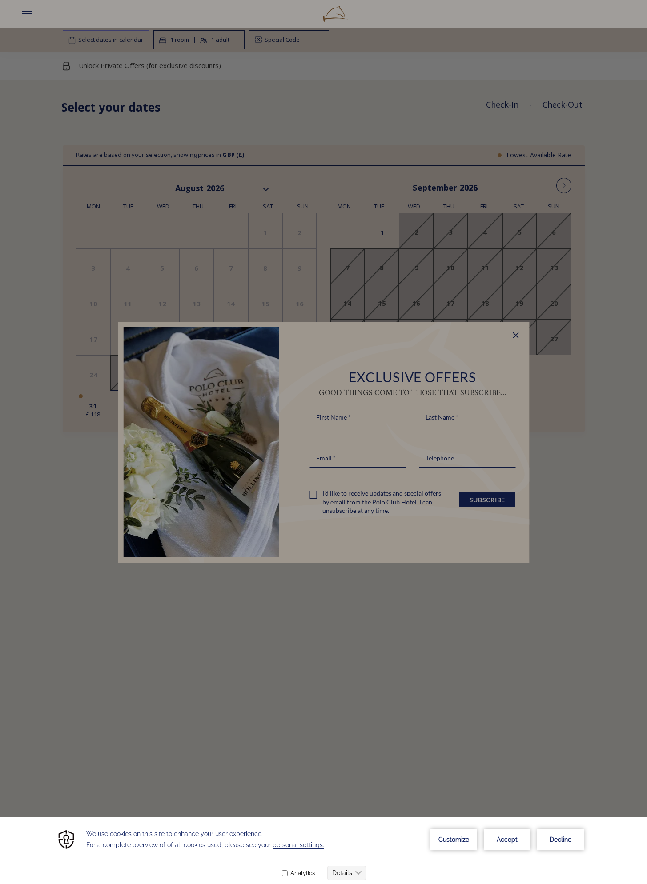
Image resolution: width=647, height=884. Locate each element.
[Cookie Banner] (323, 850)
